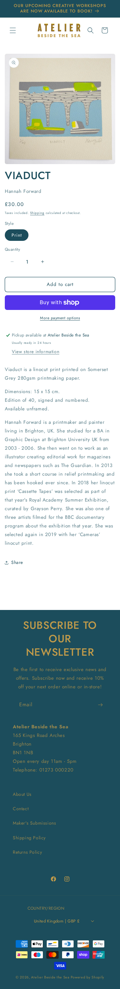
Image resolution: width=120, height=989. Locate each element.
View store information (35, 351)
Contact (20, 808)
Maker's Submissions (34, 823)
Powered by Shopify (88, 977)
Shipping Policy (29, 838)
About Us (22, 794)
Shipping (37, 212)
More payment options (60, 318)
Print (17, 235)
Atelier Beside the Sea (50, 977)
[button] (13, 30)
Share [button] (17, 562)
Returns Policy (27, 852)
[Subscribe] (100, 705)
